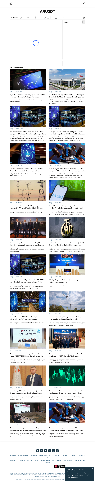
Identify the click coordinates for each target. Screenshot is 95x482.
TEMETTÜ (22, 460)
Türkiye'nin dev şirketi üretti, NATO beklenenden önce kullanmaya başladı (65, 71)
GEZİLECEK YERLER (32, 460)
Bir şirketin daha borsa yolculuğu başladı (61, 329)
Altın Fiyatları (47, 458)
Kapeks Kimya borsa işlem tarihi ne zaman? (23, 403)
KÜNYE (59, 460)
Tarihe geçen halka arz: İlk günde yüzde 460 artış (64, 366)
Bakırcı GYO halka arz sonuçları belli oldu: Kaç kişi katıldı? (66, 144)
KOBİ (73, 455)
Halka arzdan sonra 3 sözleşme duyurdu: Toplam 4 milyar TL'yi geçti (27, 182)
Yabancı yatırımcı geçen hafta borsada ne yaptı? (24, 144)
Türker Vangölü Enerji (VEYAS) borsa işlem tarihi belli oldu (66, 403)
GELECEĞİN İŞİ (68, 460)
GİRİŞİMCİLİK (33, 455)
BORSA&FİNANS (23, 455)
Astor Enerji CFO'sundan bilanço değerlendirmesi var (26, 366)
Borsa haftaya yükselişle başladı (19, 292)
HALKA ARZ (13, 460)
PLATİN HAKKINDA (80, 460)
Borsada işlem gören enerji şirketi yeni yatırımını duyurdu (66, 292)
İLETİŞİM (47, 463)
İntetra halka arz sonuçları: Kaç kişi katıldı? (22, 107)
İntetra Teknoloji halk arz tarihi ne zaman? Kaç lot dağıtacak (28, 255)
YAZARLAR (82, 455)
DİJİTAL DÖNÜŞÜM (44, 455)
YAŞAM (65, 455)
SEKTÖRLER (55, 455)
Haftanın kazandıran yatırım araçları (20, 70)
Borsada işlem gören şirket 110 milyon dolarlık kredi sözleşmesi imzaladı (64, 182)
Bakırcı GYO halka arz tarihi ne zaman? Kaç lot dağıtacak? (27, 218)
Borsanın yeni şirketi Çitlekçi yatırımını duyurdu (63, 255)
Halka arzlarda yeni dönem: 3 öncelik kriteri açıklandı (65, 107)
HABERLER (13, 455)
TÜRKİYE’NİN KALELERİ (47, 460)
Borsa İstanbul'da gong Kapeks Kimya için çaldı (24, 329)
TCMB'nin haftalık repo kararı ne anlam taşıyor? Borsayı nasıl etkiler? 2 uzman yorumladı (67, 219)
